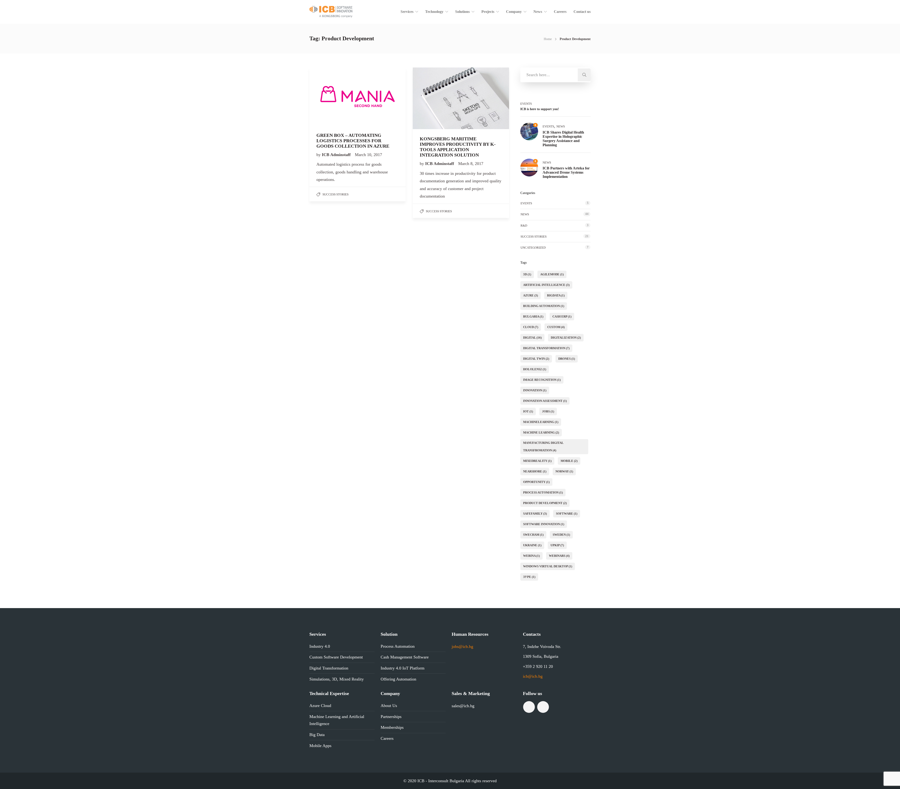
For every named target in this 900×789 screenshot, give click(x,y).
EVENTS (526, 103)
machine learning (541, 432)
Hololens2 (534, 369)
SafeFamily (535, 513)
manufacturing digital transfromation (543, 446)
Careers (560, 12)
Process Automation (398, 646)
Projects (487, 12)
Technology (434, 12)
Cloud (530, 327)
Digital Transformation (546, 348)
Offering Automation (398, 679)
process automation (543, 492)
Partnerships (391, 716)
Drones (566, 358)
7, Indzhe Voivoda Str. (542, 646)
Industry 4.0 (319, 646)
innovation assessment (545, 401)
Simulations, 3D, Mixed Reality (336, 679)
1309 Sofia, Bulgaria (540, 656)
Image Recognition (542, 379)
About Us (389, 705)
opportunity (536, 482)
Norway (564, 471)
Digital (532, 337)
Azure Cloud (320, 705)
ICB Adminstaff (337, 154)
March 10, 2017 (368, 154)
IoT (528, 411)
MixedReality (537, 461)
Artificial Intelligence (546, 285)
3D (527, 274)
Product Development (545, 503)
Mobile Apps (320, 745)
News (537, 12)
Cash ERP (561, 316)
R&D (524, 225)
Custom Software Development (336, 657)
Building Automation (543, 306)
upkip (557, 545)
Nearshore (534, 471)
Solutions (462, 12)
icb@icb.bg (533, 676)
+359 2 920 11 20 (538, 666)
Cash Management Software (405, 657)
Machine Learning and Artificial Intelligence (336, 720)
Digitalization (566, 337)
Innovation (534, 390)
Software (566, 513)
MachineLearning (540, 422)
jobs (548, 411)
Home (548, 39)
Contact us (582, 12)
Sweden (561, 534)
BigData (556, 295)
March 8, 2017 (470, 163)
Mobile (569, 461)
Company (514, 12)
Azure (530, 295)
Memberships (392, 727)
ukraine (532, 545)
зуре (529, 577)
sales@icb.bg (463, 705)
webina (531, 555)
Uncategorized (533, 247)
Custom (556, 327)
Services (407, 12)
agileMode (552, 274)
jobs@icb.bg (462, 646)
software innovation (543, 524)
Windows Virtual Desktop (547, 566)
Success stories (335, 194)
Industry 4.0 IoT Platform (402, 668)
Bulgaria (533, 316)
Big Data (317, 734)
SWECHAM (533, 534)
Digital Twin (536, 358)
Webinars (559, 555)
